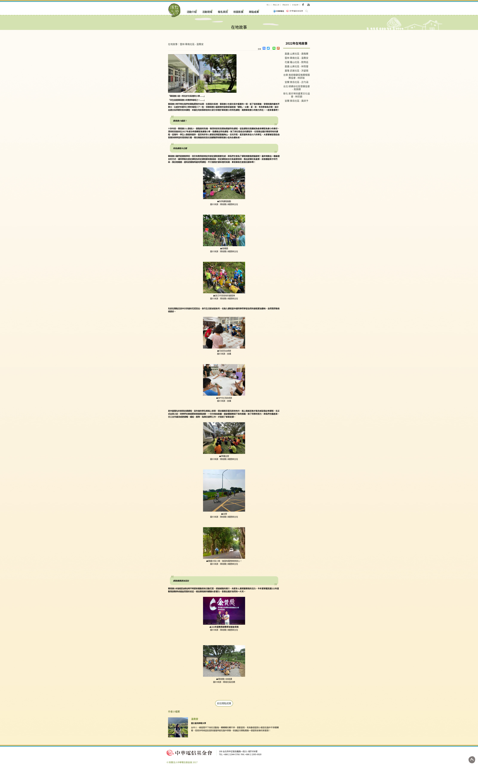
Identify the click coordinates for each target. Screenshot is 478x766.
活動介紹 (192, 11)
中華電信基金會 (294, 10)
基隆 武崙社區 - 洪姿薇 (296, 70)
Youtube (308, 4)
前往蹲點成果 (224, 703)
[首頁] (174, 10)
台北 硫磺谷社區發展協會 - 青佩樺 (296, 88)
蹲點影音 (285, 5)
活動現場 (207, 11)
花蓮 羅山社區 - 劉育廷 (296, 62)
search (306, 11)
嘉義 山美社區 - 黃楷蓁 (296, 53)
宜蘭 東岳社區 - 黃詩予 (296, 100)
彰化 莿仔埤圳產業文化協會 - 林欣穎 (296, 95)
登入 (268, 5)
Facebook (303, 4)
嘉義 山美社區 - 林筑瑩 (296, 66)
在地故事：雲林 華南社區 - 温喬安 (186, 44)
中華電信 (278, 11)
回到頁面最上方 (472, 760)
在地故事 (295, 5)
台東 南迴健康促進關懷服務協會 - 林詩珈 (296, 76)
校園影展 (238, 11)
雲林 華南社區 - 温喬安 (296, 57)
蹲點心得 (276, 5)
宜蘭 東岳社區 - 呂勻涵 (296, 82)
